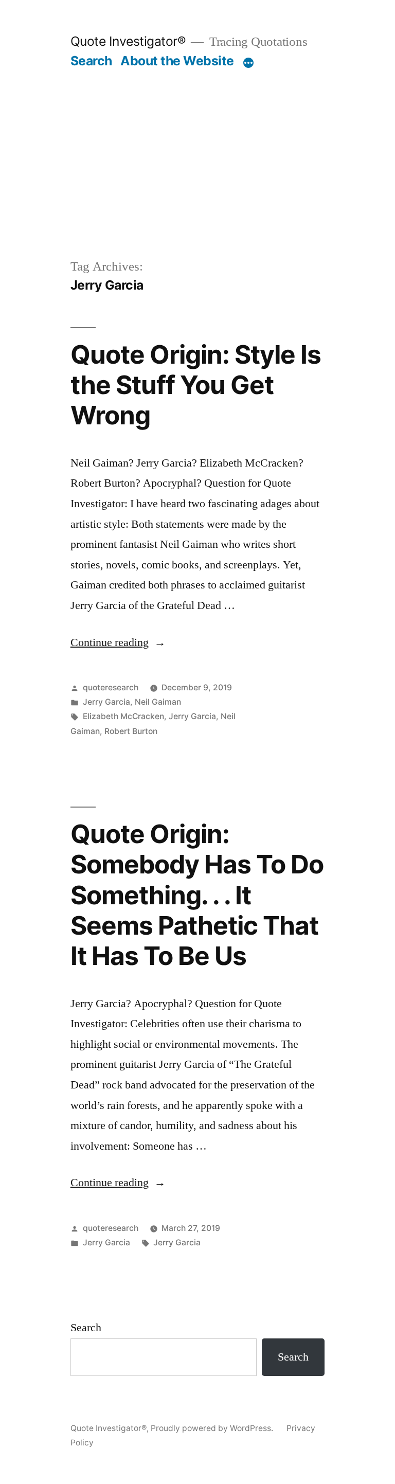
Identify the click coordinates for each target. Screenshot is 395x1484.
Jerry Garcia (106, 702)
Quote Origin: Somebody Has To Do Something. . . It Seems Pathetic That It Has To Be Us (197, 895)
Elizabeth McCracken (123, 716)
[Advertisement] (197, 146)
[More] (248, 63)
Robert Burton (130, 731)
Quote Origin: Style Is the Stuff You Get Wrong (195, 385)
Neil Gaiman (158, 702)
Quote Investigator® (128, 41)
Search (91, 60)
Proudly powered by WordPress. (213, 1428)
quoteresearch (110, 687)
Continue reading (118, 642)
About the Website (177, 60)
